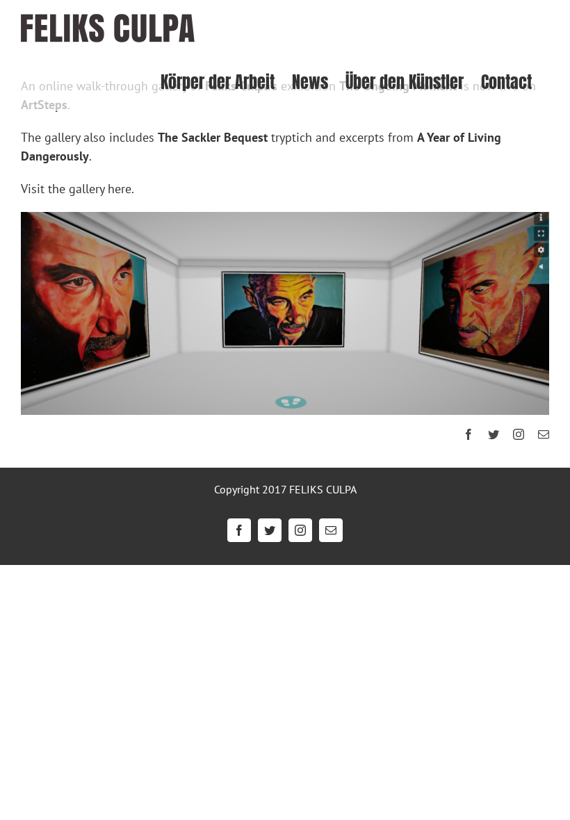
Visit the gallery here (76, 189)
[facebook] (468, 434)
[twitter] (493, 434)
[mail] (543, 434)
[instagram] (518, 434)
